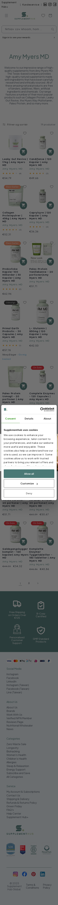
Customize (27, 483)
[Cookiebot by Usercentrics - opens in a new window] (41, 409)
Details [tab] (29, 418)
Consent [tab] (10, 418)
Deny (29, 493)
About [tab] (47, 418)
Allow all (29, 473)
